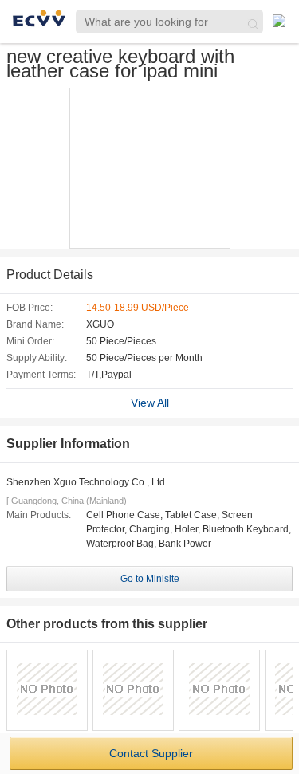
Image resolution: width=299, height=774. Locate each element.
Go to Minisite (149, 578)
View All (150, 402)
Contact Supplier (151, 753)
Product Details (49, 274)
